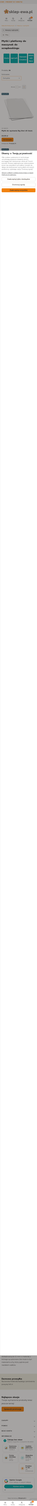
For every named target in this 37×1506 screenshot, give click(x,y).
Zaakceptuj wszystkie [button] (18, 190)
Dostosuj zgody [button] (18, 185)
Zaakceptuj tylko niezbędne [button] (18, 179)
